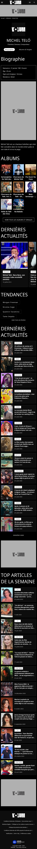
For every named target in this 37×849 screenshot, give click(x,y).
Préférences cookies (26, 833)
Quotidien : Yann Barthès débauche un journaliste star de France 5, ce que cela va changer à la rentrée (24, 737)
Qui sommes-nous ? (27, 821)
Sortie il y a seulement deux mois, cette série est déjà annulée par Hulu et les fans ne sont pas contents (24, 365)
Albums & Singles (25, 50)
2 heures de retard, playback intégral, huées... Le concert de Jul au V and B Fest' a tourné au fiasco (24, 493)
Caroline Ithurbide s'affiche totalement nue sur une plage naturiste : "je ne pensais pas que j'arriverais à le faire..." (24, 597)
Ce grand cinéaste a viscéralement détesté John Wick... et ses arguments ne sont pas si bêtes (24, 674)
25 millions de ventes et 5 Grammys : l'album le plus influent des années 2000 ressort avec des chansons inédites (23, 350)
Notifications (9, 833)
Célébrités (8, 18)
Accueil (2, 18)
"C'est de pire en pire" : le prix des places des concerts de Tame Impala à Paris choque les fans (24, 381)
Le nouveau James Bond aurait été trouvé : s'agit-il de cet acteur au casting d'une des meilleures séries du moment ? (24, 414)
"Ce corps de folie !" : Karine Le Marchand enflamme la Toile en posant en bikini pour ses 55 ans (24, 656)
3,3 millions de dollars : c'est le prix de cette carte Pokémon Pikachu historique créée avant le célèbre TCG (24, 398)
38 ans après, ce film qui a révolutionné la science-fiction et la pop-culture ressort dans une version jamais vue (23, 526)
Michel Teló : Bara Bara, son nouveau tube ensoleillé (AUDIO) (14, 277)
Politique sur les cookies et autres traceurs (22, 824)
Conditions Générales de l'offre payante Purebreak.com (18, 830)
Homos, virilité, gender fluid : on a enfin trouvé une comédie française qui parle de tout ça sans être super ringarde (24, 770)
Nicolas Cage (9, 307)
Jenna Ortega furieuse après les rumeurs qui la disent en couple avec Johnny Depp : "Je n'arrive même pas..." (24, 718)
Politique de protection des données (18, 827)
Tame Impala (8, 316)
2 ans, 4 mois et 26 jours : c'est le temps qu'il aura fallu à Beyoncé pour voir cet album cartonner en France (24, 429)
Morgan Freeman (10, 302)
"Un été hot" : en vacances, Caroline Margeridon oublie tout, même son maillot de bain (24, 608)
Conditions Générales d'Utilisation (12, 821)
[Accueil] (15, 2)
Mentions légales (6, 824)
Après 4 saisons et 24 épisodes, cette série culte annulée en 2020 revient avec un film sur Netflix (23, 509)
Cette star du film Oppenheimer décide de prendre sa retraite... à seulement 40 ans (22, 643)
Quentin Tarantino (11, 312)
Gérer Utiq (16, 833)
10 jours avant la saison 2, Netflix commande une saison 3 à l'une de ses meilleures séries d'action (23, 461)
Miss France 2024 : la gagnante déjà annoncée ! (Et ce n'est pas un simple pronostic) (23, 687)
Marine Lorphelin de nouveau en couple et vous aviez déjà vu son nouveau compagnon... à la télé (24, 702)
